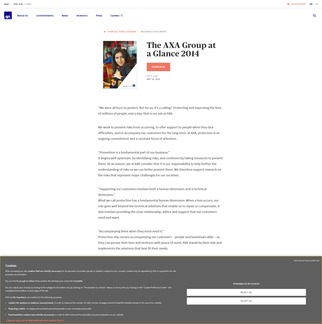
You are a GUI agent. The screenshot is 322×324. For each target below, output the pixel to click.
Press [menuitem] (99, 15)
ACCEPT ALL (246, 301)
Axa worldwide (298, 4)
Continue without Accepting (306, 260)
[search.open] (314, 15)
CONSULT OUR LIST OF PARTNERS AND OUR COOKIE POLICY (35, 320)
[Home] (8, 15)
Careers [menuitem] (115, 15)
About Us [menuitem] (22, 15)
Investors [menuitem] (82, 15)
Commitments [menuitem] (44, 15)
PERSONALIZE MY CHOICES (246, 283)
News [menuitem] (65, 15)
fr (316, 4)
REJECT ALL (246, 292)
